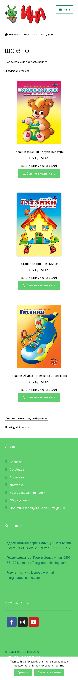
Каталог (16, 462)
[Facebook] (12, 622)
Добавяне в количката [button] (39, 173)
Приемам (22, 672)
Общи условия (20, 500)
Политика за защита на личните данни (37, 508)
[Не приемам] (73, 668)
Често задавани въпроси (27, 492)
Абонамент (18, 477)
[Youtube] (34, 622)
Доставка (17, 485)
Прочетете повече (49, 672)
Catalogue (17, 469)
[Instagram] (23, 622)
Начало (13, 34)
